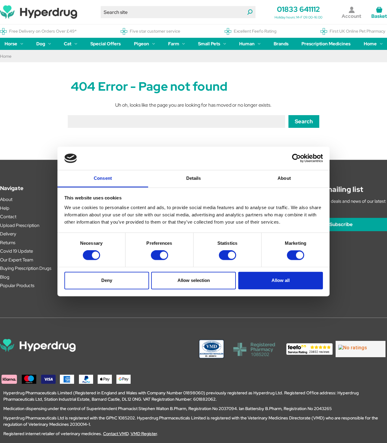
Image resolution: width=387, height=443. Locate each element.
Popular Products (17, 286)
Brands (281, 44)
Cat (67, 44)
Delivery (8, 234)
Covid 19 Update (16, 251)
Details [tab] (193, 178)
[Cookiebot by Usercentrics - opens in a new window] (296, 158)
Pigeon (141, 44)
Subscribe (341, 224)
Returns (7, 243)
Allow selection (193, 280)
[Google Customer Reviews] (360, 349)
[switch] (159, 255)
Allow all (281, 280)
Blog (4, 277)
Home (370, 44)
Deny (106, 280)
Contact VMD (115, 433)
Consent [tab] (103, 178)
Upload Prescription (19, 225)
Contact (8, 217)
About (6, 199)
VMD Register (144, 433)
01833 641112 (298, 9)
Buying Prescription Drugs (25, 268)
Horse (11, 44)
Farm (173, 44)
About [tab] (284, 178)
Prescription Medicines (325, 44)
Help (4, 208)
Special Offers (105, 44)
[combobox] (178, 12)
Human (247, 44)
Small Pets (209, 44)
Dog (40, 44)
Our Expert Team (16, 260)
